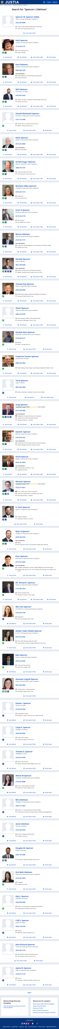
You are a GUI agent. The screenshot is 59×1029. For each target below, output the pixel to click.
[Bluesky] (33, 1023)
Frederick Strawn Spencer (27, 356)
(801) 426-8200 (20, 265)
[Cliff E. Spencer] (8, 925)
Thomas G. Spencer (24, 751)
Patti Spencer (22, 40)
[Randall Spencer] (8, 263)
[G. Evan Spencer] (8, 511)
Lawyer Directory (8, 5)
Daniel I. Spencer (23, 703)
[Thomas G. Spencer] (8, 756)
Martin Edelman (23, 234)
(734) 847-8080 (20, 782)
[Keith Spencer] (8, 142)
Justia (1, 5)
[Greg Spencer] (8, 409)
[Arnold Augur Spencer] (8, 166)
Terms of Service (32, 1026)
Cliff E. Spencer (22, 920)
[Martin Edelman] (8, 238)
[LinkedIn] (22, 1023)
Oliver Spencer (22, 308)
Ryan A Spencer (22, 531)
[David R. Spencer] (8, 436)
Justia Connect (6, 1026)
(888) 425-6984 (20, 363)
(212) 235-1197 (20, 240)
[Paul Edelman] (8, 69)
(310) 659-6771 (20, 338)
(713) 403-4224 (20, 589)
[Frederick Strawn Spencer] (8, 361)
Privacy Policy (41, 1026)
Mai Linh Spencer (23, 606)
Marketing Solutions (51, 1026)
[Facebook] (26, 1023)
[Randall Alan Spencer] (8, 337)
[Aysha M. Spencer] (8, 972)
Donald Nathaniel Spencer (27, 113)
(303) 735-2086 (20, 855)
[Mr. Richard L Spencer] (8, 587)
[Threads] (30, 1023)
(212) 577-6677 (20, 487)
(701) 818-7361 (20, 437)
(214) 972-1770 (20, 974)
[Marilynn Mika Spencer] (8, 190)
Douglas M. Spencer (24, 848)
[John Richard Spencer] (8, 949)
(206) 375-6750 (20, 314)
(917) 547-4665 (20, 562)
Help (26, 1026)
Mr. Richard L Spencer (25, 582)
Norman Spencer (23, 481)
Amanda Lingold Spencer (27, 679)
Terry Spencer (22, 380)
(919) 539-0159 (20, 537)
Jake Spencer (21, 655)
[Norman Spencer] (8, 486)
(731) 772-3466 (20, 119)
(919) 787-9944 (20, 462)
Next (29, 993)
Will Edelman (21, 89)
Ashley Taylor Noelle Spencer (29, 631)
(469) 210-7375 (20, 168)
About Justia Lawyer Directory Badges (43, 1004)
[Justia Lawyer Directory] (12, 2)
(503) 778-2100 (20, 926)
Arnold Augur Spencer (25, 162)
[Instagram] (28, 1023)
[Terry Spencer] (8, 385)
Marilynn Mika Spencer (26, 186)
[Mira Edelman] (8, 804)
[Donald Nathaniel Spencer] (8, 118)
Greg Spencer (22, 404)
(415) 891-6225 (20, 95)
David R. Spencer (23, 432)
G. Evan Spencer (23, 507)
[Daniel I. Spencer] (8, 708)
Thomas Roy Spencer (25, 284)
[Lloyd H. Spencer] (8, 732)
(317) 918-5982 (20, 410)
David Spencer (22, 456)
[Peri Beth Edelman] (8, 876)
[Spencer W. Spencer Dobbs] (8, 21)
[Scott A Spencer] (8, 214)
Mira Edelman (22, 800)
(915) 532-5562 (20, 637)
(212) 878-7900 (20, 709)
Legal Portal (14, 1026)
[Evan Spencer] (8, 561)
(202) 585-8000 (20, 733)
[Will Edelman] (8, 94)
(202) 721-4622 (20, 806)
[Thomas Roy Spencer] (8, 288)
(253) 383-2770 (20, 950)
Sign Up (55, 2)
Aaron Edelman (22, 824)
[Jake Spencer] (8, 659)
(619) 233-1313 (20, 192)
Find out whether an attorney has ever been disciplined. (14, 1006)
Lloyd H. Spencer (23, 727)
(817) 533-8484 (20, 144)
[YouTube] (24, 1023)
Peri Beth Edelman (24, 872)
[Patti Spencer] (8, 45)
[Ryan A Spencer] (8, 536)
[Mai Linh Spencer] (8, 611)
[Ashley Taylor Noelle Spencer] (8, 635)
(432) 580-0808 (20, 23)
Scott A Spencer (23, 210)
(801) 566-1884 (20, 387)
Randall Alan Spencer (25, 332)
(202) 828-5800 (20, 902)
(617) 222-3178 (20, 216)
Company (21, 1026)
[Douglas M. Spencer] (8, 852)
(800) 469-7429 (20, 70)
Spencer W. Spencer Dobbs (27, 17)
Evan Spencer (22, 556)
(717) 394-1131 (20, 46)
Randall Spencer (23, 259)
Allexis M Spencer (23, 775)
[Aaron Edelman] (8, 828)
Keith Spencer (22, 137)
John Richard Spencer (25, 944)
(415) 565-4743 (20, 613)
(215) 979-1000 (20, 757)
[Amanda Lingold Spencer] (8, 683)
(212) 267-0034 (20, 878)
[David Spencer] (8, 461)
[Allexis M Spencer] (8, 780)
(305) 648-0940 (20, 290)
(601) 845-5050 (20, 685)
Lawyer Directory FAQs (39, 1006)
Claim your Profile (38, 1008)
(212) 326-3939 (20, 830)
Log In (49, 2)
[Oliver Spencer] (8, 312)
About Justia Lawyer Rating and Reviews (44, 1012)
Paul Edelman (22, 64)
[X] (35, 1023)
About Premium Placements (41, 1010)
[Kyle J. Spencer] (8, 901)
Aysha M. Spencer (23, 968)
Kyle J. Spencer (22, 896)
